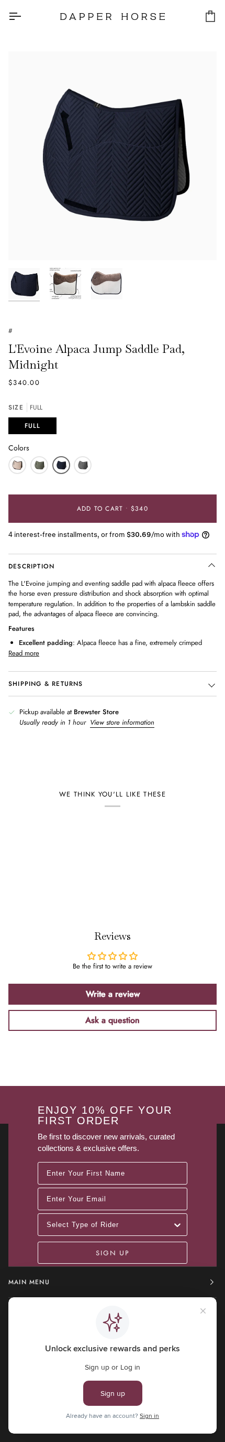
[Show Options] (177, 1224)
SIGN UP (112, 1252)
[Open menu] (24, 16)
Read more (23, 653)
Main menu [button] (29, 1282)
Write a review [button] (113, 994)
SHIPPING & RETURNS (45, 683)
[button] (17, 465)
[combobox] (109, 1224)
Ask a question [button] (112, 1020)
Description (31, 566)
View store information (122, 722)
